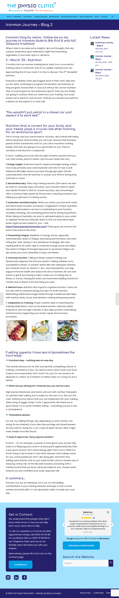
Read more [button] (88, 532)
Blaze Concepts (54, 593)
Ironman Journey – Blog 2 (29, 25)
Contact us (21, 564)
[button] (111, 524)
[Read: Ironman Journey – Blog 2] (92, 70)
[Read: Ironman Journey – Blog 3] (92, 57)
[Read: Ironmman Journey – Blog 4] (92, 43)
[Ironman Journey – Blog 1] (2, 299)
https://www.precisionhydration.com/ (26, 226)
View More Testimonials (81, 545)
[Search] (112, 17)
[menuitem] (9, 17)
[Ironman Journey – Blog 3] (117, 299)
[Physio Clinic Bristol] (31, 7)
